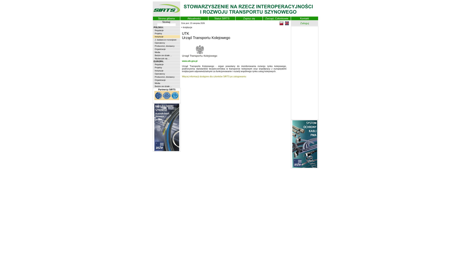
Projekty (158, 33)
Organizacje (160, 49)
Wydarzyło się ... (162, 58)
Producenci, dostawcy (164, 46)
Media (157, 52)
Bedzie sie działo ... (163, 55)
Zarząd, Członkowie (276, 18)
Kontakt (304, 18)
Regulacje (159, 30)
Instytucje (158, 37)
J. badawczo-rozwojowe (165, 40)
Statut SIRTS (221, 18)
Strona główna (166, 18)
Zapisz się (249, 18)
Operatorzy (159, 43)
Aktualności (194, 18)
